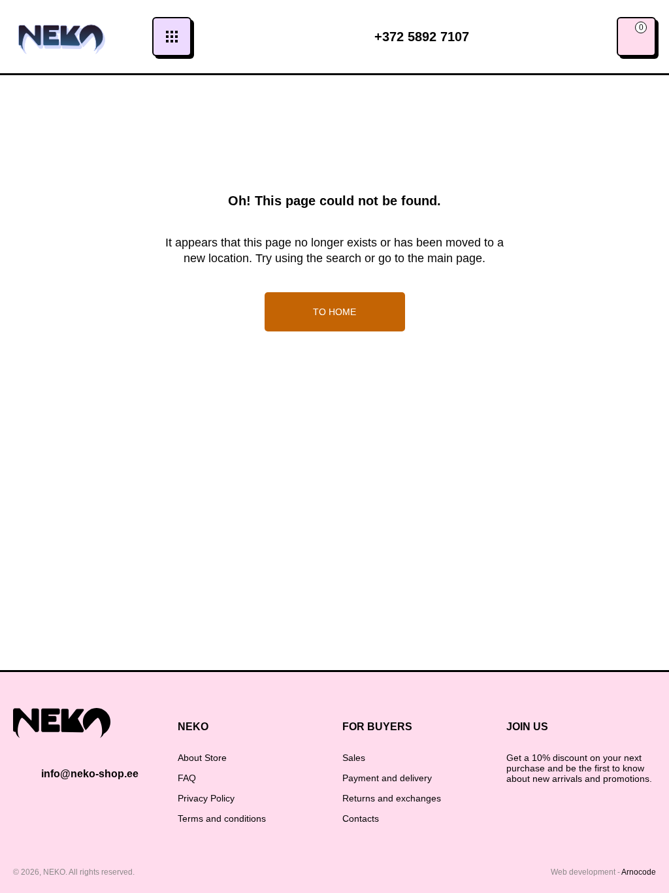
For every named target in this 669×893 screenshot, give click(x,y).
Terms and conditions (222, 818)
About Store (202, 757)
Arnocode (638, 872)
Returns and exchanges (391, 798)
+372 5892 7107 (421, 36)
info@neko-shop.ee (90, 773)
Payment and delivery (387, 778)
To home (334, 312)
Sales (353, 757)
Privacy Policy (206, 798)
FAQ (187, 778)
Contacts (360, 818)
